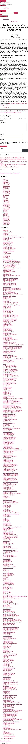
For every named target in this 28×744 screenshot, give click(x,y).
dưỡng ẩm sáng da (7, 323)
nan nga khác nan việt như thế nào (10, 502)
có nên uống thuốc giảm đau (9, 296)
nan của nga (5, 496)
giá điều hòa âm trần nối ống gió (10, 370)
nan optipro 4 (6, 519)
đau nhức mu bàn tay (7, 337)
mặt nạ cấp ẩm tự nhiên (8, 435)
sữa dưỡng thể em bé (7, 587)
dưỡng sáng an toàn (7, 324)
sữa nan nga (5, 593)
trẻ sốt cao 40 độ (6, 672)
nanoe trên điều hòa (7, 525)
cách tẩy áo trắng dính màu (9, 280)
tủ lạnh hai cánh (6, 693)
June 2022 (5, 211)
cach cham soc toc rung (8, 269)
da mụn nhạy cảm (7, 299)
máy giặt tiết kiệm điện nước (9, 480)
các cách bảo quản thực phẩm (9, 260)
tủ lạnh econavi (6, 692)
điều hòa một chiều (7, 357)
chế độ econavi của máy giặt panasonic (12, 289)
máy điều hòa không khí (8, 451)
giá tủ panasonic (6, 384)
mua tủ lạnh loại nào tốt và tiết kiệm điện (12, 493)
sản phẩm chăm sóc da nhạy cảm (10, 548)
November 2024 (6, 187)
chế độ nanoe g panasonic (9, 292)
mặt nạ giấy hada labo (8, 442)
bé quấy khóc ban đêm (8, 243)
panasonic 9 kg (6, 541)
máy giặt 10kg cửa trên (8, 453)
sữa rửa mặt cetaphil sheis (9, 611)
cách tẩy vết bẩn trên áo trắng (9, 284)
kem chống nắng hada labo (9, 405)
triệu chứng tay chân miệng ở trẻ (10, 682)
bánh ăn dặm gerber (7, 231)
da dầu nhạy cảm (7, 297)
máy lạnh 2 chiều (7, 483)
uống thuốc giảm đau (7, 728)
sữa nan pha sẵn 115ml (8, 607)
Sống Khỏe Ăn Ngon (5, 2)
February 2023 (6, 201)
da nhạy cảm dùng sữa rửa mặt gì (10, 302)
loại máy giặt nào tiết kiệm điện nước (11, 428)
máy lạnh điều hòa (7, 487)
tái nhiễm (5, 625)
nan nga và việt (14, 21)
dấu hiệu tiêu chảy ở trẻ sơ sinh (10, 319)
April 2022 (5, 214)
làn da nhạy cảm (6, 425)
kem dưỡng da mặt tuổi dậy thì (10, 415)
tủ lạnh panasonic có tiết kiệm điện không (12, 710)
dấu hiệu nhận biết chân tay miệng (10, 315)
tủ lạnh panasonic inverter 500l (10, 715)
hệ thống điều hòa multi (8, 396)
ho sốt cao (5, 397)
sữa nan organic (6, 605)
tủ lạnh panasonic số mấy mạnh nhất (11, 722)
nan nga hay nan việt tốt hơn (9, 501)
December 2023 (6, 189)
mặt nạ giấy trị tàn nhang (8, 443)
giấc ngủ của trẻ (6, 385)
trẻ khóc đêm (6, 657)
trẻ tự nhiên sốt (6, 679)
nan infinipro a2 (6, 497)
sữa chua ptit (6, 586)
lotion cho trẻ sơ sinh (7, 432)
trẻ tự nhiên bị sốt (7, 678)
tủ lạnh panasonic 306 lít (8, 705)
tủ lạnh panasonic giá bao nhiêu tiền (11, 711)
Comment (2, 122)
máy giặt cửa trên (7, 457)
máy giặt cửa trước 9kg (8, 461)
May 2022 (5, 213)
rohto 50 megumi (7, 547)
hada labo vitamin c (7, 393)
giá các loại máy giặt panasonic (10, 366)
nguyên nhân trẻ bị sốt (8, 532)
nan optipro (5, 518)
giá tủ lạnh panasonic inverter (9, 383)
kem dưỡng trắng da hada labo (10, 419)
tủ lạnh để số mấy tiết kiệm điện (10, 689)
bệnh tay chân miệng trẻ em (9, 248)
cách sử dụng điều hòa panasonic (10, 278)
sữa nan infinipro (7, 592)
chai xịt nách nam (7, 287)
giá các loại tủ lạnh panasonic (9, 367)
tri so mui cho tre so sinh (8, 680)
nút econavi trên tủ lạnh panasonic (10, 537)
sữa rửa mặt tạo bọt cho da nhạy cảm (11, 619)
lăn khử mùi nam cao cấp (8, 426)
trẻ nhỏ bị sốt (6, 661)
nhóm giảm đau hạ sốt (8, 533)
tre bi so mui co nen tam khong (10, 643)
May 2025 (5, 179)
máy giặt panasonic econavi (9, 476)
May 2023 (5, 197)
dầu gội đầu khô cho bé (8, 311)
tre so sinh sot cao (7, 670)
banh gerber (5, 233)
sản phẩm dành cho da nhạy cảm (10, 551)
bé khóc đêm (6, 240)
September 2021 (6, 223)
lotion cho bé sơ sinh (7, 429)
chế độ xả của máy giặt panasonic (10, 293)
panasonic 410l (6, 538)
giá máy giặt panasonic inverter (10, 378)
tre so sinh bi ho (6, 665)
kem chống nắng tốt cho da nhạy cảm (11, 406)
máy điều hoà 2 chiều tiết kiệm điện (11, 448)
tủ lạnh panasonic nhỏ (8, 720)
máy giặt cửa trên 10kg (8, 459)
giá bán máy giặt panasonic (9, 365)
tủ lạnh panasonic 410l (8, 709)
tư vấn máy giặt (6, 725)
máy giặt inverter (6, 462)
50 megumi (5, 230)
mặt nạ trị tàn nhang (7, 446)
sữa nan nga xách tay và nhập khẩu (11, 604)
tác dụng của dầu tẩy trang (9, 624)
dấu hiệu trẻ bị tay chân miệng (10, 320)
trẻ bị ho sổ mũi (6, 639)
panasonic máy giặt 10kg (8, 543)
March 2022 (5, 215)
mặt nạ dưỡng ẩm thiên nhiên (9, 437)
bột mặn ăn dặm (6, 258)
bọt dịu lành (5, 257)
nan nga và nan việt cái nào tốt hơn (11, 514)
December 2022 (6, 204)
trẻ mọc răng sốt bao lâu (8, 660)
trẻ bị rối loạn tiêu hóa (8, 642)
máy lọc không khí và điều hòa (10, 491)
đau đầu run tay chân (7, 329)
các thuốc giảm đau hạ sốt (9, 266)
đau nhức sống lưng (7, 338)
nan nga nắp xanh (7, 505)
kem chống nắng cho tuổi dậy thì (10, 402)
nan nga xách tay (7, 516)
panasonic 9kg (6, 542)
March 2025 (5, 182)
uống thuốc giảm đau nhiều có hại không (12, 729)
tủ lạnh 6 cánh (6, 686)
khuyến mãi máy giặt (7, 421)
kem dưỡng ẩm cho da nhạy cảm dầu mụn (12, 410)
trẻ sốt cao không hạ (7, 675)
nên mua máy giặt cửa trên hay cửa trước (12, 527)
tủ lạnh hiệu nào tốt (7, 696)
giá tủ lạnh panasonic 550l (9, 382)
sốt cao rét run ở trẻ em (8, 564)
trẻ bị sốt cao (6, 647)
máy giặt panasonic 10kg (8, 468)
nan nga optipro (6, 509)
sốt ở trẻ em (5, 579)
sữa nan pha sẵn (6, 606)
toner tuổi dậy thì (7, 634)
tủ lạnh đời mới (6, 691)
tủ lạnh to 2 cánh (6, 724)
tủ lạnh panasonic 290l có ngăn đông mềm (12, 704)
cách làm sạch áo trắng (8, 272)
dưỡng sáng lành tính (7, 325)
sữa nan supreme (6, 609)
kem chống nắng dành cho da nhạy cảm (12, 403)
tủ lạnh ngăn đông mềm (8, 698)
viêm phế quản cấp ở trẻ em (9, 734)
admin (17, 34)
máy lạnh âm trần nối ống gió (9, 484)
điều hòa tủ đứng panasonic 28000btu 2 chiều (13, 358)
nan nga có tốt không (7, 500)
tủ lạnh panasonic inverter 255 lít (10, 713)
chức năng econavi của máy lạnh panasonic (13, 294)
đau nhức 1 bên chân (7, 330)
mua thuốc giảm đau (7, 492)
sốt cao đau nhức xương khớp (9, 556)
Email (2, 137)
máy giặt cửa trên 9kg (8, 460)
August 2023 (6, 195)
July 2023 (5, 196)
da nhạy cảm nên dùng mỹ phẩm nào (11, 305)
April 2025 (5, 180)
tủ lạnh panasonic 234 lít (8, 701)
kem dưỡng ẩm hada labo (8, 412)
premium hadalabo (7, 546)
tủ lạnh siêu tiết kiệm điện (8, 723)
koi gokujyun (6, 424)
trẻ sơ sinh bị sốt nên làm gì (9, 668)
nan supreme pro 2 (7, 524)
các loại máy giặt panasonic (9, 265)
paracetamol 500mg (7, 544)
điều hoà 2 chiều (6, 340)
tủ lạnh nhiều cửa (7, 700)
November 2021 (6, 220)
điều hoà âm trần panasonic (9, 343)
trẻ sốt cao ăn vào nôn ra (8, 674)
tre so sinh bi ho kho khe (8, 666)
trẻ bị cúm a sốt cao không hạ (9, 638)
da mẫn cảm (5, 298)
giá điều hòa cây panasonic (9, 373)
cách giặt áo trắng (7, 270)
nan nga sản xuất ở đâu (8, 511)
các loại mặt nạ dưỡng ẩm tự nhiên (11, 264)
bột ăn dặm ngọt (6, 256)
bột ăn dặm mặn (6, 255)
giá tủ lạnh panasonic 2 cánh (9, 380)
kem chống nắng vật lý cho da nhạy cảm (12, 407)
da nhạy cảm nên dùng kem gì (10, 303)
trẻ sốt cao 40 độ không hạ (9, 673)
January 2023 (6, 202)
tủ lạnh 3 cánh (6, 683)
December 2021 (6, 219)
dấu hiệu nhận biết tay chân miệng (10, 316)
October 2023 (6, 192)
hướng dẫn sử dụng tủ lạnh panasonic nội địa (13, 398)
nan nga (4, 498)
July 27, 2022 (16, 35)
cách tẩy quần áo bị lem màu (9, 283)
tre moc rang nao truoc (8, 659)
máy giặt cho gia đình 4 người (9, 456)
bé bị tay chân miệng (7, 238)
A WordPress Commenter (6, 173)
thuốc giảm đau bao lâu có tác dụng (11, 627)
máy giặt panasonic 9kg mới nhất (10, 475)
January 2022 (6, 218)
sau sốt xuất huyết (7, 552)
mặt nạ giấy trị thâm (7, 444)
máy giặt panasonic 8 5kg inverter (10, 473)
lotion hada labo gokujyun (9, 433)
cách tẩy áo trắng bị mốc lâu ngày (10, 279)
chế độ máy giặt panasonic (9, 290)
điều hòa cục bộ (6, 352)
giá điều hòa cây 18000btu (9, 371)
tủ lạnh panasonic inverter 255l (10, 714)
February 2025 (6, 183)
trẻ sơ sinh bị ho (6, 664)
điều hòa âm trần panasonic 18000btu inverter (13, 344)
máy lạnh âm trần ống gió (8, 485)
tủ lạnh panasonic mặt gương (9, 718)
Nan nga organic (6, 510)
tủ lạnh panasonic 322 (8, 706)
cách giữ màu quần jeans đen (9, 271)
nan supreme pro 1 (7, 523)
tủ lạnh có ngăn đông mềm (9, 688)
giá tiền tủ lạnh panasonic (8, 379)
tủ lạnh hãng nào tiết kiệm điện (10, 695)
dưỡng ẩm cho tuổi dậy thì (9, 321)
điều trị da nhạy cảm (7, 360)
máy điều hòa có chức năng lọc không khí (12, 450)
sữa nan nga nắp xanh (8, 595)
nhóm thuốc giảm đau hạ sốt (9, 534)
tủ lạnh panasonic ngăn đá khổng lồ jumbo (12, 719)
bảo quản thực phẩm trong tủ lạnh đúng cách (13, 237)
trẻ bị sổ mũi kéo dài (7, 645)
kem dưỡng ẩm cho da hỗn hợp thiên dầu (12, 408)
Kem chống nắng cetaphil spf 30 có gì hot (9, 166)
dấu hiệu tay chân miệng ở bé (9, 317)
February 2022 (6, 216)
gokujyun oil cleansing (8, 391)
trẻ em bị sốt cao (6, 652)
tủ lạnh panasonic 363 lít (8, 707)
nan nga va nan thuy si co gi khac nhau (12, 512)
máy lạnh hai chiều (7, 488)
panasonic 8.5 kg (7, 539)
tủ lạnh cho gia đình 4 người (9, 687)
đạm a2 (4, 326)
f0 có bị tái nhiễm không (8, 361)
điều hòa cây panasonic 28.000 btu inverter (12, 347)
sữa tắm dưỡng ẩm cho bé (9, 623)
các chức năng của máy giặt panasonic (11, 262)
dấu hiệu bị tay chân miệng (9, 314)
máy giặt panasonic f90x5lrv (9, 478)
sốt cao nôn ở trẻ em (7, 561)
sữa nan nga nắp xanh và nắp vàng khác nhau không (15, 596)
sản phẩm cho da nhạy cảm (9, 550)
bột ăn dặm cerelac (7, 253)
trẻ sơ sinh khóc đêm (7, 669)
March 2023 (5, 200)
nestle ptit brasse (6, 529)
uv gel (4, 731)
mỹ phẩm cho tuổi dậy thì (8, 494)
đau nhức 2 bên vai (7, 333)
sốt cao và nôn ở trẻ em (8, 568)
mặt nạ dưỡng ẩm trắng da (9, 438)
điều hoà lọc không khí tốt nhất (10, 356)
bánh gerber (5, 234)
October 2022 (6, 206)
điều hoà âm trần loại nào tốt (9, 342)
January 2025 (6, 184)
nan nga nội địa (6, 507)
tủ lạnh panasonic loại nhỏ (9, 716)
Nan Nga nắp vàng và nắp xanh (10, 503)
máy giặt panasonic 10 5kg (9, 466)
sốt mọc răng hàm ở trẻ (8, 573)
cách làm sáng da (7, 274)
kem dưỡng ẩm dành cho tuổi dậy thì (11, 411)
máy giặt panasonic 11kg (8, 471)
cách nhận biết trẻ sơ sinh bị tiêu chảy (11, 275)
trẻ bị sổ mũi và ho (7, 646)
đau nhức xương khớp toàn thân (10, 339)
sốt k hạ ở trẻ (6, 570)
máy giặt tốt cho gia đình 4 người (10, 482)
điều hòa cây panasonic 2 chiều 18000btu (12, 346)
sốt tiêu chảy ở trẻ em (7, 582)
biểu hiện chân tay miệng (8, 249)
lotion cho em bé (6, 430)
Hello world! (16, 173)
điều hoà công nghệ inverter (9, 349)
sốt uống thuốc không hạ (8, 583)
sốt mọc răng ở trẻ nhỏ (8, 575)
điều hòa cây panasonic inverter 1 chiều (12, 348)
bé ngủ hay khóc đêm (8, 242)
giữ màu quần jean (7, 388)
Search (1, 148)
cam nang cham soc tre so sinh (10, 285)
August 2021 (6, 224)
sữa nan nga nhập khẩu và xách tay (11, 598)
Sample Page (6, 8)
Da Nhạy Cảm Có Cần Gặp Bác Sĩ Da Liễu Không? (12, 157)
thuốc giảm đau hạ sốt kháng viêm (10, 628)
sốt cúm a (5, 569)
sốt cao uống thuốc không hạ (9, 566)
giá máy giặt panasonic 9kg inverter (11, 376)
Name (2, 134)
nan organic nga (6, 521)
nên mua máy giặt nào (8, 528)
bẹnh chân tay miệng (7, 247)
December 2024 (6, 186)
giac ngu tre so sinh (7, 387)
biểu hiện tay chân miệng (8, 251)
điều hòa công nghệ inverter (9, 351)
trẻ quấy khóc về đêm (8, 663)
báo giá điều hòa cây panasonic (10, 235)
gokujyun (5, 389)
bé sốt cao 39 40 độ (7, 246)
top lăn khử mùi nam (7, 636)
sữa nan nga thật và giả (8, 601)
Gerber (4, 364)
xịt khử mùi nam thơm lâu (9, 736)
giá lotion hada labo (7, 374)
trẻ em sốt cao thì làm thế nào (9, 655)
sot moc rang (6, 571)
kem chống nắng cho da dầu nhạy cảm (11, 401)
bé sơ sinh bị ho (6, 244)
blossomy (5, 252)
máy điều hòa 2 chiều (8, 447)
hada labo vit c (6, 392)
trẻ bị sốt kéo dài (6, 648)
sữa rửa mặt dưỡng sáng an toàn (10, 616)
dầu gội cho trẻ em (7, 308)
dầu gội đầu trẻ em (7, 312)
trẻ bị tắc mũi (6, 650)
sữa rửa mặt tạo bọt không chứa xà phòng (12, 620)
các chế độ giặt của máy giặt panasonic (11, 261)
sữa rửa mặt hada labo (8, 618)
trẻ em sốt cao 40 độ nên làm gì (10, 654)
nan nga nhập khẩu (7, 506)
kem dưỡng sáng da (7, 417)
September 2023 (6, 193)
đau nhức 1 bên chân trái (8, 332)
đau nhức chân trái (7, 335)
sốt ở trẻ (4, 578)
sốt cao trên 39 (6, 565)
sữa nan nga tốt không (8, 602)
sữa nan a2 (5, 589)
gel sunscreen (6, 362)
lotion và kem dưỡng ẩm (8, 434)
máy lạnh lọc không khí (8, 489)
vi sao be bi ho (6, 732)
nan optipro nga (6, 520)
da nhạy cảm (6, 301)
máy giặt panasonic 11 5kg (9, 470)
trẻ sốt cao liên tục (7, 677)
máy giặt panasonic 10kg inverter (10, 469)
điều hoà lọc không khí (8, 355)
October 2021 (6, 222)
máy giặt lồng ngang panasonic (10, 464)
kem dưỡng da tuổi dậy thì (9, 416)
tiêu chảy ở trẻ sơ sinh (8, 630)
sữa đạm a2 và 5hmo (7, 588)
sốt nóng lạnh (6, 577)
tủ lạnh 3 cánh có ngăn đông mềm (10, 684)
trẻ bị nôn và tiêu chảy (8, 641)
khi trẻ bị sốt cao (6, 420)
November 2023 (6, 191)
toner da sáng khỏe (7, 633)
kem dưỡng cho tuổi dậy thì (9, 414)
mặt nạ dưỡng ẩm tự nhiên (9, 439)
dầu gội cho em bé (7, 307)
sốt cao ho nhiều (6, 559)
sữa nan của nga (6, 591)
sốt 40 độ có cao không (8, 555)
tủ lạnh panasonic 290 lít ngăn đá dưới (11, 702)
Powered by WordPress (5, 741)
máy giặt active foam (7, 455)
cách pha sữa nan (7, 276)
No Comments (16, 37)
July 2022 (5, 210)
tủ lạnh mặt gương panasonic (9, 697)
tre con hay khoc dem (8, 651)
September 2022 (6, 207)
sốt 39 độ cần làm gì (7, 553)
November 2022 (6, 205)
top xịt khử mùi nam (7, 637)
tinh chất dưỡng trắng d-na (9, 632)
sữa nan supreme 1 (7, 610)
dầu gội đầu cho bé (7, 310)
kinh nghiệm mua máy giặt (9, 423)
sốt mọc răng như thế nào (8, 574)
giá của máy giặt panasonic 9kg (10, 369)
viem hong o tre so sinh (8, 733)
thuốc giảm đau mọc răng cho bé (10, 629)
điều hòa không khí (7, 353)
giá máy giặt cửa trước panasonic (10, 375)
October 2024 (6, 188)
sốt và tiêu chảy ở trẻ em (8, 584)
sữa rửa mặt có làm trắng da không (11, 615)
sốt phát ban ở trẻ (7, 580)
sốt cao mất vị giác (7, 560)
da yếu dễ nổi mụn (7, 306)
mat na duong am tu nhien (9, 441)
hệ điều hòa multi (7, 394)
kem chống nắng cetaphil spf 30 (10, 400)
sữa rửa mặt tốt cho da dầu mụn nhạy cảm (12, 621)
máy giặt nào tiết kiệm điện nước (10, 465)
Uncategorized (6, 727)
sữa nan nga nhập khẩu (8, 597)
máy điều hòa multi (7, 452)
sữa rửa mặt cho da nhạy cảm (9, 614)
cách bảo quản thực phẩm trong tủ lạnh (12, 267)
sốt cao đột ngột (6, 557)
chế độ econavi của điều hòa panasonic (12, 288)
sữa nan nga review (7, 600)
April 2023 (5, 198)
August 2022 (6, 209)
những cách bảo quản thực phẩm (10, 536)
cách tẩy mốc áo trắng (8, 281)
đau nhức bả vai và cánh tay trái (10, 334)
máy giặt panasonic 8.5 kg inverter (10, 474)
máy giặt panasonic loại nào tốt (10, 479)
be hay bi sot (6, 239)
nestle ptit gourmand (7, 530)
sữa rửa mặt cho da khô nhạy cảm (10, 612)
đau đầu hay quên (7, 328)
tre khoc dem (6, 656)
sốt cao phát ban (6, 562)
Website (2, 139)
